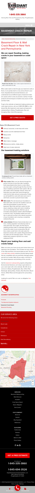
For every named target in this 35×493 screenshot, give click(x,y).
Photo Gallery (17, 440)
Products (3, 299)
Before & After (17, 437)
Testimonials (17, 430)
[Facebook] (15, 445)
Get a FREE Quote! (17, 118)
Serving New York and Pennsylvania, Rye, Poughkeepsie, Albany (17, 18)
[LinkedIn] (17, 445)
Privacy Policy (30, 482)
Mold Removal (17, 397)
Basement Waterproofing (10, 295)
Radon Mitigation (17, 405)
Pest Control (17, 407)
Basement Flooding (6, 307)
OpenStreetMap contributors (29, 386)
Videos (17, 435)
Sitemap (21, 484)
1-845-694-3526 (17, 469)
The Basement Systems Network (9, 302)
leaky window (11, 253)
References (17, 422)
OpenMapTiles (19, 386)
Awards (17, 417)
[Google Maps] (20, 445)
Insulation (17, 399)
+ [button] (32, 381)
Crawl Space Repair (17, 402)
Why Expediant (17, 420)
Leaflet (13, 386)
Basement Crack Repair (7, 305)
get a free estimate (18, 455)
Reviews (17, 432)
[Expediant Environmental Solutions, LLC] (17, 488)
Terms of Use (14, 484)
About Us (17, 414)
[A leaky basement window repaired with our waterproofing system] (17, 164)
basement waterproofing (13, 263)
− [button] (32, 384)
